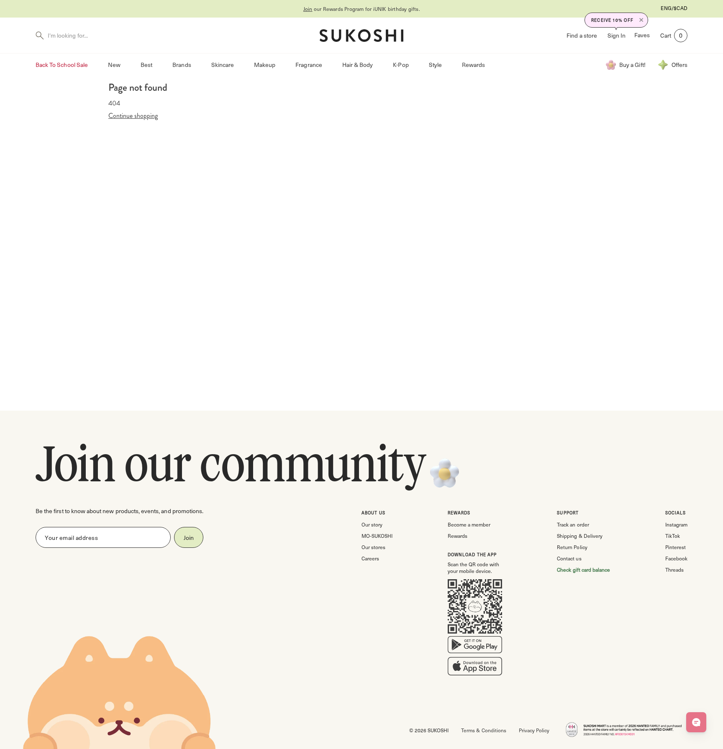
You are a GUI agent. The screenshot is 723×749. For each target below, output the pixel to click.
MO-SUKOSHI (377, 535)
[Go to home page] (361, 35)
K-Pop (400, 64)
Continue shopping (133, 115)
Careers (370, 558)
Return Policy (572, 547)
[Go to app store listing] (475, 668)
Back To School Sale (62, 64)
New (114, 64)
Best (146, 64)
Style (435, 64)
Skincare (222, 64)
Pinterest (675, 547)
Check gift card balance (583, 569)
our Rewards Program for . (361, 9)
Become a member (469, 524)
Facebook (676, 558)
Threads (674, 569)
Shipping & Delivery (579, 535)
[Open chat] (696, 722)
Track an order (573, 524)
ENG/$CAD (674, 8)
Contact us (569, 558)
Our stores (373, 547)
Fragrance (308, 64)
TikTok (672, 535)
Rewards (473, 64)
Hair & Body (357, 64)
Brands (181, 64)
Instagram (676, 524)
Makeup (264, 64)
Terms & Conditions (483, 730)
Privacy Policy (534, 730)
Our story (372, 524)
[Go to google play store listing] (475, 646)
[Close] (641, 20)
